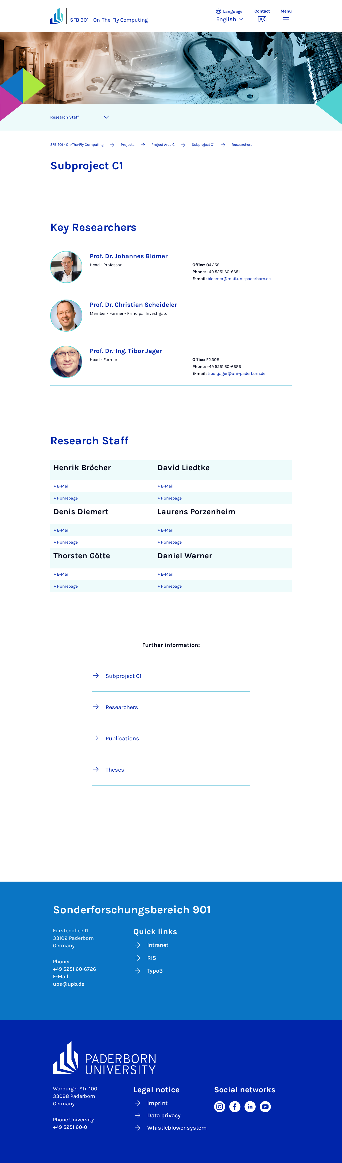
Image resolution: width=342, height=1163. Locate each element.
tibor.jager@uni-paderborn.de (236, 373)
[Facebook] (234, 1106)
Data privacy (164, 1115)
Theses (115, 769)
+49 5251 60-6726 (74, 969)
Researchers (122, 707)
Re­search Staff (64, 117)
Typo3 (155, 970)
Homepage (171, 542)
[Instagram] (219, 1106)
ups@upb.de (68, 984)
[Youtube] (265, 1106)
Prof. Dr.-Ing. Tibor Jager (126, 351)
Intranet (157, 945)
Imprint (157, 1103)
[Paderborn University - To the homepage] (56, 16)
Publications (122, 738)
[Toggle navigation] (106, 117)
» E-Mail (61, 486)
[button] (232, 16)
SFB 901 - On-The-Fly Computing (109, 20)
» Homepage (65, 498)
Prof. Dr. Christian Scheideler (133, 304)
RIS (151, 957)
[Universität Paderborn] (171, 1057)
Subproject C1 (123, 676)
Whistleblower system (177, 1127)
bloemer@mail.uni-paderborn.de (239, 278)
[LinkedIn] (250, 1106)
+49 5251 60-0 (70, 1127)
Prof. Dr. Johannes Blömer (129, 256)
